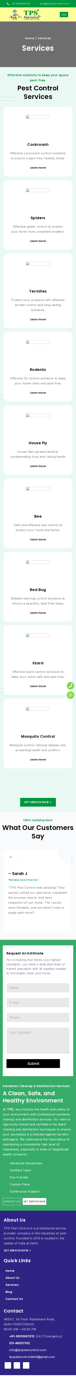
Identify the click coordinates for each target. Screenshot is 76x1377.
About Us (12, 1278)
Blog (9, 1292)
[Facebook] (8, 1365)
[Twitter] (17, 1365)
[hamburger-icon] (64, 14)
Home (10, 1271)
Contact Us (14, 1299)
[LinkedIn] (26, 1365)
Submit (33, 1063)
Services (12, 1285)
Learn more (38, 168)
